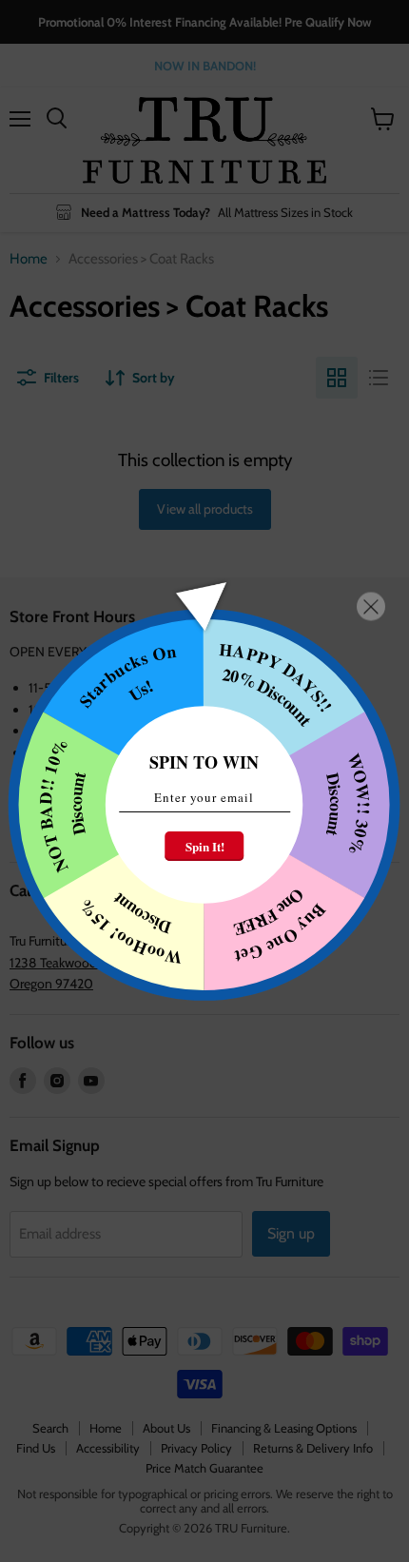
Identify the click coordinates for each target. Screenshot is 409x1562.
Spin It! (204, 846)
